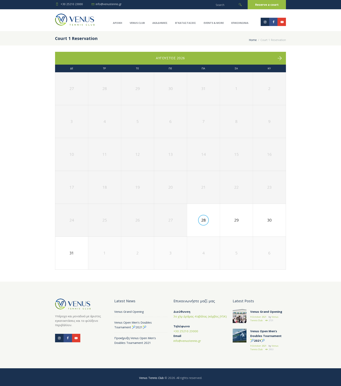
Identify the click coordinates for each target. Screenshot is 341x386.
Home (253, 40)
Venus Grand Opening (129, 312)
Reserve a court (267, 4)
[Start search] (240, 5)
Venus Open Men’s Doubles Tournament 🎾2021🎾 (266, 335)
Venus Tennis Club (151, 378)
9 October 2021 (258, 316)
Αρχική (117, 23)
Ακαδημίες (160, 23)
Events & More (214, 23)
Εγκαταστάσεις (185, 23)
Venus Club (137, 23)
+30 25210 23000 (72, 4)
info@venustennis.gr (109, 4)
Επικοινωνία (239, 23)
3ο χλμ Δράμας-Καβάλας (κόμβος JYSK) (200, 316)
